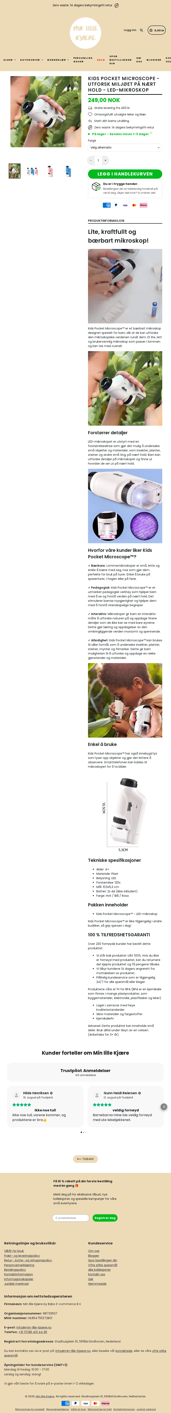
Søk (90, 1279)
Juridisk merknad (16, 1284)
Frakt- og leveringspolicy (22, 1256)
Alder (8, 59)
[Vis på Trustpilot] (16, 1095)
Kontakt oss (96, 1274)
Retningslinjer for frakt (100, 1409)
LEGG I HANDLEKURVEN (125, 174)
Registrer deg (105, 1218)
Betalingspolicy (15, 1270)
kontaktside (124, 1351)
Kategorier (30, 59)
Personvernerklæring (19, 1265)
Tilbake (88, 1159)
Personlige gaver (83, 59)
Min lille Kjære (45, 1396)
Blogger (154, 59)
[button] (7, 1106)
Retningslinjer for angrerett (30, 1409)
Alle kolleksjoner (99, 1270)
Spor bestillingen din (120, 60)
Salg (101, 59)
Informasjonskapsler (18, 1279)
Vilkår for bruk (14, 1251)
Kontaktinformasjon (18, 1274)
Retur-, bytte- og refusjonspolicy (28, 1260)
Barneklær (56, 59)
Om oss (139, 59)
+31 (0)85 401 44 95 (33, 1332)
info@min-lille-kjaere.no (34, 1327)
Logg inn (130, 30)
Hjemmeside (97, 1284)
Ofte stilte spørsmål (102, 1265)
